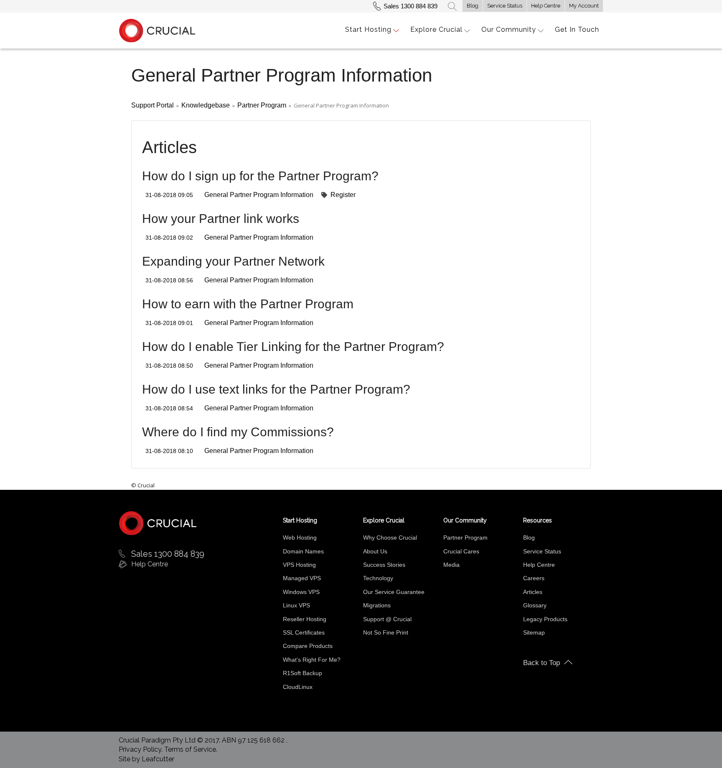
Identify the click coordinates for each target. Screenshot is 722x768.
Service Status (504, 6)
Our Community (508, 29)
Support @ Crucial (387, 619)
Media (451, 564)
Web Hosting (300, 537)
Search (452, 6)
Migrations (377, 605)
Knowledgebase (205, 105)
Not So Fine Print (385, 632)
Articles (532, 592)
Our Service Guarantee (394, 592)
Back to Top (541, 663)
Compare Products (308, 646)
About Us (375, 551)
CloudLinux (298, 687)
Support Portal (152, 105)
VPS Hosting (299, 564)
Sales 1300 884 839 (410, 6)
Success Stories (384, 564)
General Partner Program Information (258, 194)
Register (343, 194)
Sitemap (534, 632)
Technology (378, 578)
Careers (533, 578)
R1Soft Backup (302, 673)
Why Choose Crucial (390, 537)
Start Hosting (368, 29)
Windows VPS (301, 592)
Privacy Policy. (141, 749)
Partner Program (261, 105)
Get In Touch (577, 29)
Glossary (535, 605)
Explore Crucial (436, 29)
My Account (584, 6)
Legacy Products (545, 619)
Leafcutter (158, 759)
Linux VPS (296, 605)
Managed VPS (302, 578)
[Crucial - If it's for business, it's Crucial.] (158, 523)
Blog (472, 6)
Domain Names (303, 551)
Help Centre (545, 6)
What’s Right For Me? (312, 659)
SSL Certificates (304, 632)
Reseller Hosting (304, 619)
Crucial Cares (461, 551)
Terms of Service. (190, 749)
